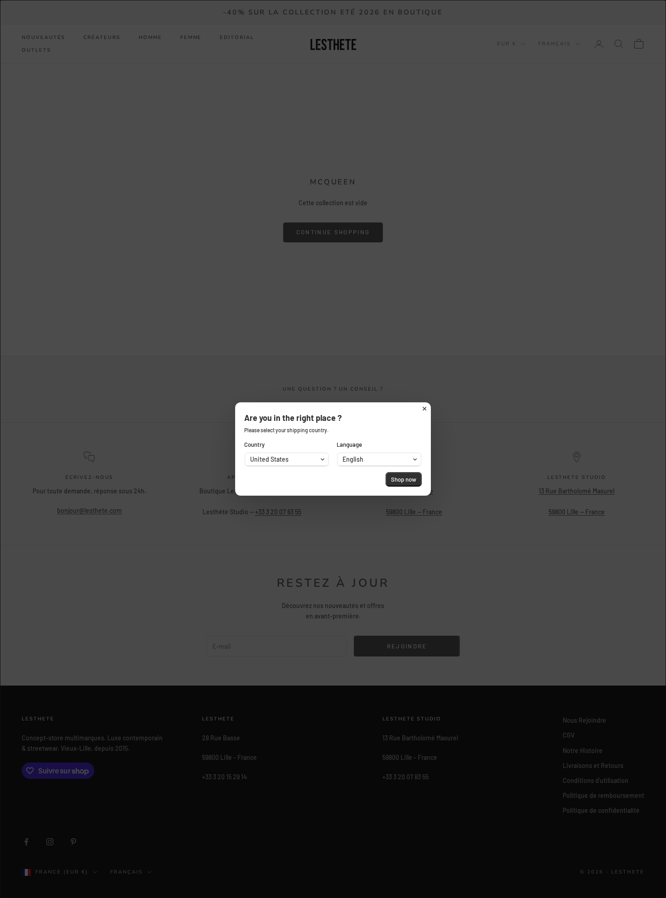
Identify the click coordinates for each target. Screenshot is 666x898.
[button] (286, 459)
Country (254, 444)
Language (349, 444)
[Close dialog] (424, 408)
